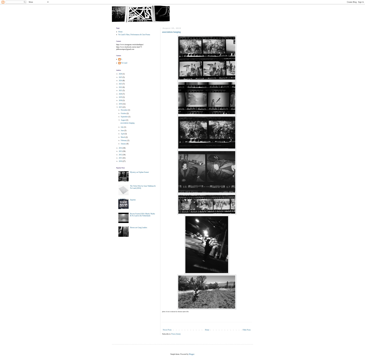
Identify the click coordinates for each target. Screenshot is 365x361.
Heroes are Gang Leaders (138, 228)
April (123, 134)
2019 (121, 97)
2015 (121, 107)
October (124, 113)
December (124, 110)
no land (116, 10)
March (123, 137)
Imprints (133, 200)
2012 (121, 155)
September (124, 117)
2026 (121, 74)
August (123, 120)
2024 (121, 81)
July (122, 127)
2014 (121, 148)
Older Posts (247, 330)
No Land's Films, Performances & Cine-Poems (134, 35)
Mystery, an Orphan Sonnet (139, 172)
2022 (121, 87)
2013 (121, 151)
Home (207, 330)
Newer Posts (167, 330)
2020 (121, 94)
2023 (121, 84)
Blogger (191, 354)
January (123, 144)
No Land (124, 63)
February (124, 140)
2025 (121, 77)
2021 (121, 90)
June (122, 130)
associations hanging (171, 32)
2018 (121, 100)
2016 (121, 104)
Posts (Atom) (176, 334)
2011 (121, 158)
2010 (121, 161)
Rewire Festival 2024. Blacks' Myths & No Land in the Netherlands (142, 215)
